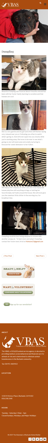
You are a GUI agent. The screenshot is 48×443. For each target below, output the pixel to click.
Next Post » (40, 256)
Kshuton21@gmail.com (34, 241)
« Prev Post (7, 256)
